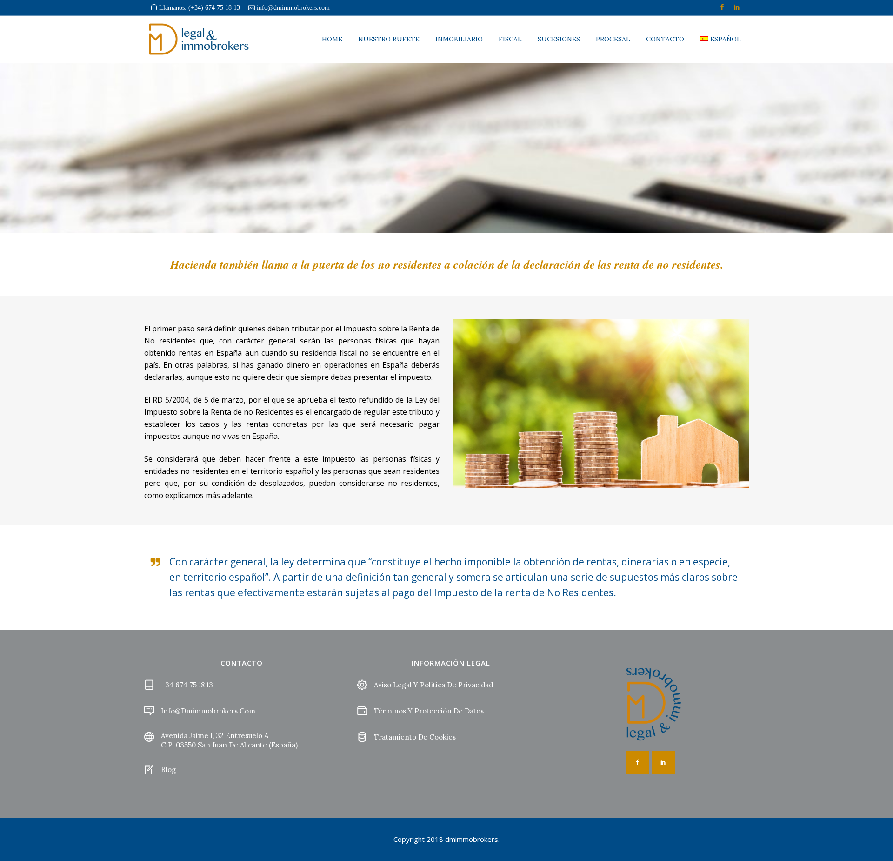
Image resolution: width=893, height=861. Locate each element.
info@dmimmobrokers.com (293, 7)
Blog (168, 769)
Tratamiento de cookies (415, 737)
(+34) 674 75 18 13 (214, 7)
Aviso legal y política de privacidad (433, 684)
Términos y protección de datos (429, 710)
